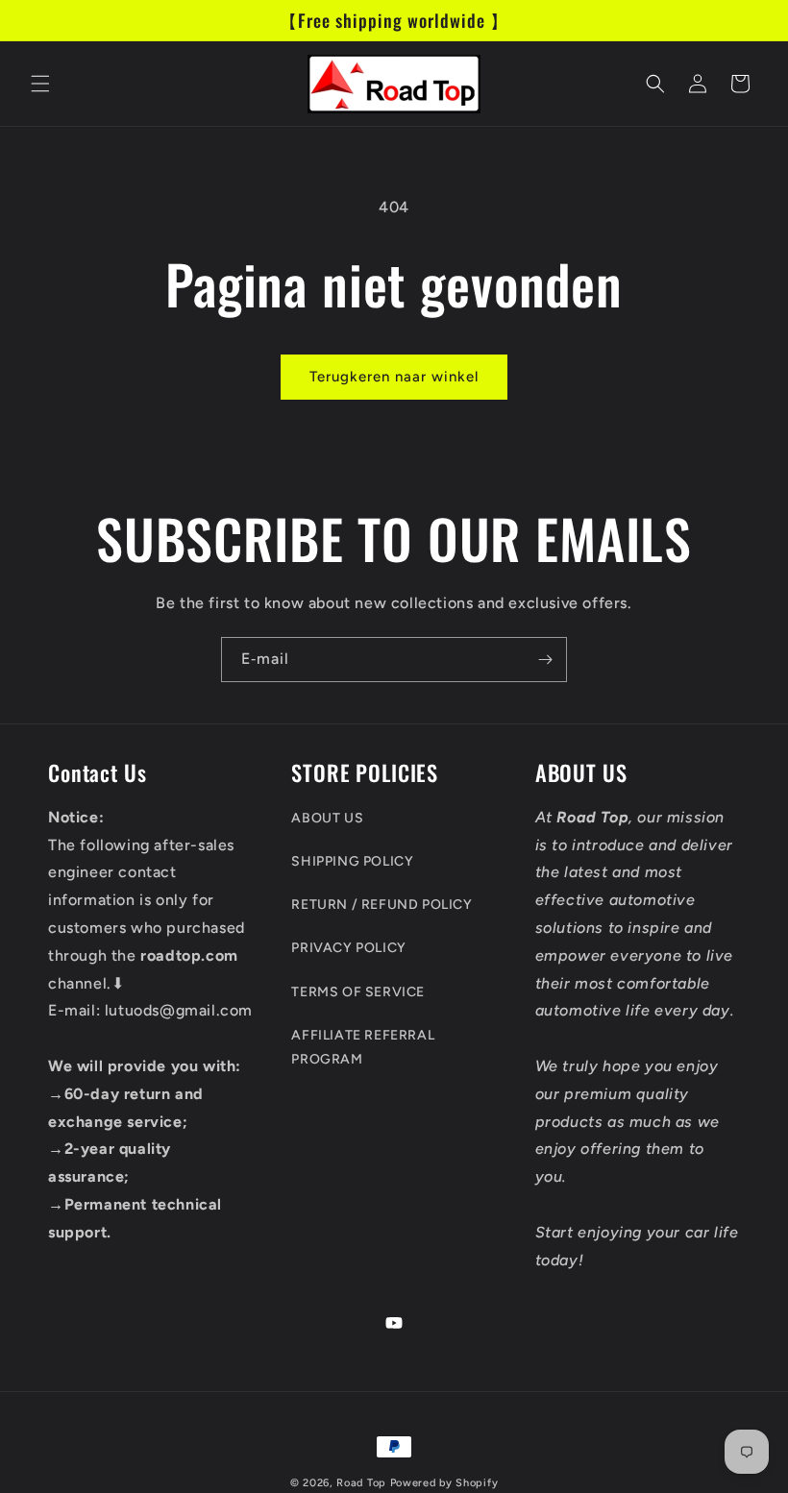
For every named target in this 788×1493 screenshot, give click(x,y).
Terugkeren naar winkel (394, 376)
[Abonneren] (545, 659)
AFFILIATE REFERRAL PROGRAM (362, 1047)
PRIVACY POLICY (348, 948)
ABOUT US (327, 818)
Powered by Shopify (444, 1483)
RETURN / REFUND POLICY (381, 904)
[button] (40, 83)
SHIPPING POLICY (352, 861)
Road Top (361, 1483)
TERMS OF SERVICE (358, 992)
